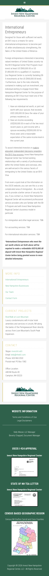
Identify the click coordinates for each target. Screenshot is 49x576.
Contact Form (11, 298)
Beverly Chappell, (16, 435)
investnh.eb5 (16, 351)
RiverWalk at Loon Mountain (16, 317)
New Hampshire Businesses (17, 286)
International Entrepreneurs (16, 279)
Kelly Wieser (19, 432)
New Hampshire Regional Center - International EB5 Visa (24, 12)
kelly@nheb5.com (18, 354)
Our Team (9, 292)
